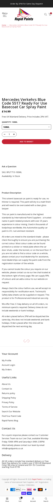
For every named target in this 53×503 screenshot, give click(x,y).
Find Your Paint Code (11, 416)
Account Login (8, 365)
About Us (6, 384)
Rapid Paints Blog (10, 420)
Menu (5, 13)
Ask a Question (9, 166)
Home (4, 25)
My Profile (6, 360)
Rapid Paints (37, 479)
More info (8, 158)
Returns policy (8, 393)
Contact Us (7, 388)
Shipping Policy (9, 397)
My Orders (7, 369)
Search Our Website (11, 411)
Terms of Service (9, 407)
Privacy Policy (8, 402)
